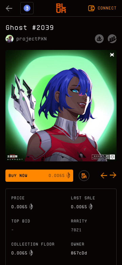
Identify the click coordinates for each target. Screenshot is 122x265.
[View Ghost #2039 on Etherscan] (112, 38)
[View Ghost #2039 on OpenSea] (99, 38)
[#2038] (103, 175)
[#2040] (113, 175)
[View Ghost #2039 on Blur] (84, 175)
